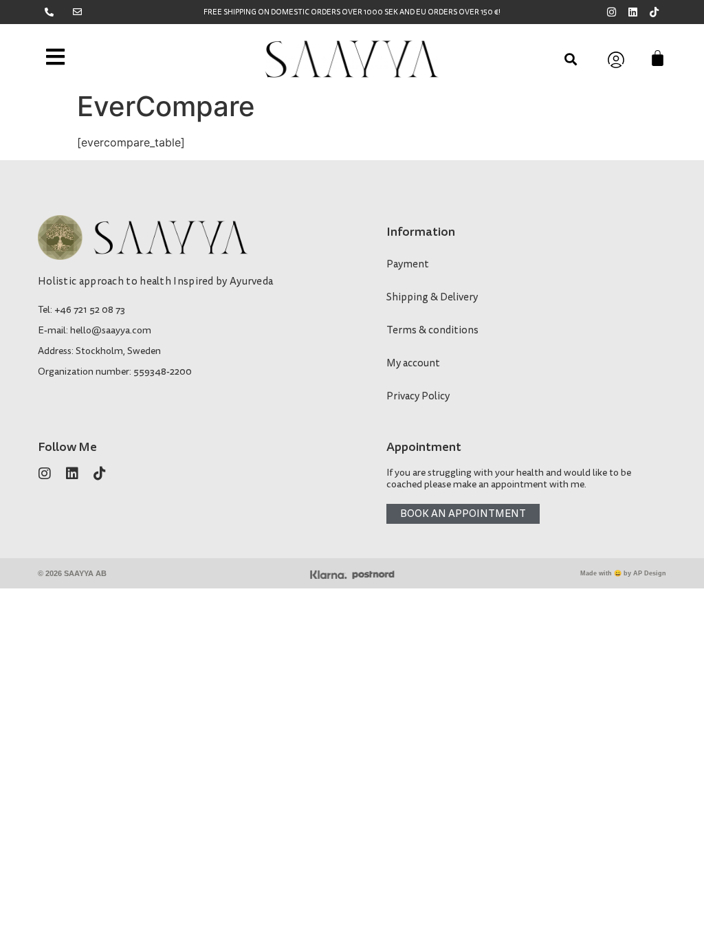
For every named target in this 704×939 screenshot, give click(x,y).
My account (413, 363)
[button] (571, 58)
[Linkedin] (633, 12)
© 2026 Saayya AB (72, 573)
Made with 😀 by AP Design (623, 573)
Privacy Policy (418, 396)
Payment (407, 264)
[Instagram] (611, 12)
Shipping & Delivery (432, 297)
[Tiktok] (654, 12)
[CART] (657, 58)
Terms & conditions (432, 330)
